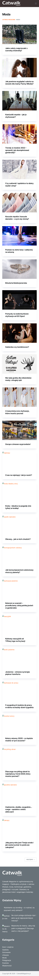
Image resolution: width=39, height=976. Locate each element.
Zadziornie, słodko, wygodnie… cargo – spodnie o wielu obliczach (18, 809)
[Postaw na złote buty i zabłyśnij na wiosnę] (19, 236)
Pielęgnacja (6, 960)
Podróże (5, 963)
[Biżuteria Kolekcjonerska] (19, 269)
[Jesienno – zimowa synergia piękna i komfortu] (19, 658)
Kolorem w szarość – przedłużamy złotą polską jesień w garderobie (19, 605)
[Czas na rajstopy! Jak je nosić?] (19, 461)
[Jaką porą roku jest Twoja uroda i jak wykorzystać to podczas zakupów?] (19, 828)
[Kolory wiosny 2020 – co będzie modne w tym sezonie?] (19, 724)
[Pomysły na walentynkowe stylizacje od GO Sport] (19, 300)
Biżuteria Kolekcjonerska (16, 283)
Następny (29, 859)
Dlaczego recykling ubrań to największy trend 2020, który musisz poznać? (17, 773)
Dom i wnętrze (7, 947)
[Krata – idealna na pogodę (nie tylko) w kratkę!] (19, 492)
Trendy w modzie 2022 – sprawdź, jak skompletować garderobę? (17, 150)
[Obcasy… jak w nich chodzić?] (19, 525)
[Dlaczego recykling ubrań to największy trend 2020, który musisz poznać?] (19, 757)
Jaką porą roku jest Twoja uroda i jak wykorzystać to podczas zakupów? (19, 845)
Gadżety (5, 950)
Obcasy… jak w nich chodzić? (18, 539)
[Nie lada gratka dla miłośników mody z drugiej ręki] (19, 364)
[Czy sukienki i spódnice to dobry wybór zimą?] (19, 169)
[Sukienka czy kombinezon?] (19, 333)
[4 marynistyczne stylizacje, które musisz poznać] (19, 397)
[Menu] (36, 3)
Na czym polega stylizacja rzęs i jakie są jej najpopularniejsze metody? (23, 918)
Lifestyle (5, 955)
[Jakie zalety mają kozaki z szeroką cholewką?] (19, 34)
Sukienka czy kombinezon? (17, 347)
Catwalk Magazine (8, 19)
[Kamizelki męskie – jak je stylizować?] (19, 100)
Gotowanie (6, 952)
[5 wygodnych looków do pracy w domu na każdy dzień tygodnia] (19, 691)
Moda (4, 958)
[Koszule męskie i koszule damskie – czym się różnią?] (19, 202)
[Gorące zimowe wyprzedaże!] (19, 430)
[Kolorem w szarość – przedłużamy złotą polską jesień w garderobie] (19, 589)
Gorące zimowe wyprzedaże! (18, 444)
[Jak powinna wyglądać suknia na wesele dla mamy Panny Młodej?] (19, 67)
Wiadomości (7, 966)
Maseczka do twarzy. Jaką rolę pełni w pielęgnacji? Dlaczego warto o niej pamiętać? (23, 928)
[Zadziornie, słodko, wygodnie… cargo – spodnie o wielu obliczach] (19, 793)
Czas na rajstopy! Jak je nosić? (18, 475)
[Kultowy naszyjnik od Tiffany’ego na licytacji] (19, 624)
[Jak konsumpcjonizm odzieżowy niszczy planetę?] (19, 556)
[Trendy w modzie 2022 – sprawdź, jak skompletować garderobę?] (19, 134)
